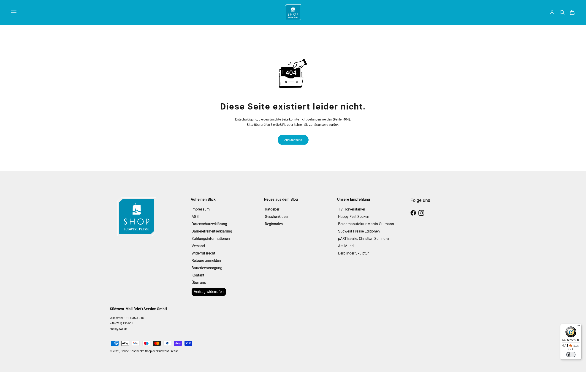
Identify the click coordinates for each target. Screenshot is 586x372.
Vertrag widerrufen (209, 292)
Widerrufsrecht (203, 253)
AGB (195, 216)
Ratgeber (272, 209)
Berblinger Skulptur (353, 253)
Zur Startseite (293, 140)
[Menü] (578, 326)
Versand (198, 246)
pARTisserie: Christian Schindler (363, 238)
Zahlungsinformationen (211, 238)
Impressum (201, 209)
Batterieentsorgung (207, 268)
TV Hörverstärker (351, 209)
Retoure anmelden (206, 260)
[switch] (570, 354)
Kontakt (198, 275)
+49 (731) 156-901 (121, 323)
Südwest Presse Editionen (359, 231)
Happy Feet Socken (353, 216)
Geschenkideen (277, 216)
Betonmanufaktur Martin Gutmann (366, 224)
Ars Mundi (346, 246)
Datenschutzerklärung (209, 224)
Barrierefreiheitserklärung (212, 231)
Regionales (274, 224)
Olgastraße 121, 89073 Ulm (127, 318)
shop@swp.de (118, 329)
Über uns (199, 282)
